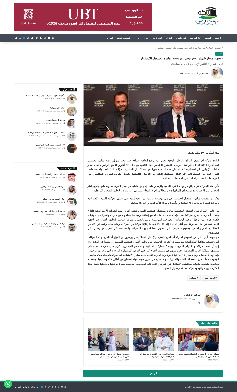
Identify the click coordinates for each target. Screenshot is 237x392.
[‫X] (199, 303)
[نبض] (24, 38)
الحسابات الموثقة (123, 38)
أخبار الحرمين (195, 38)
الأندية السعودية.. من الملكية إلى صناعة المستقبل (45, 95)
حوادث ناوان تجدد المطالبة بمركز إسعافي (48, 224)
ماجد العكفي (59, 98)
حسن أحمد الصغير (57, 227)
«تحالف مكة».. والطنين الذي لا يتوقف (50, 174)
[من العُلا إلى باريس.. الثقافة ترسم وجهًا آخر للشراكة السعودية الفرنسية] (153, 340)
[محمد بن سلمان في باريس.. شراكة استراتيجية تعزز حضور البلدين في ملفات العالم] (108, 340)
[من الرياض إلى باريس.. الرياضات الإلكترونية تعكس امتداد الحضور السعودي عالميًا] (198, 340)
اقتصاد (210, 48)
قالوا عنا (26, 387)
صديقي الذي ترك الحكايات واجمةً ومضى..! (48, 211)
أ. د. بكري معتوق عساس (55, 202)
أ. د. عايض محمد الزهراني (55, 111)
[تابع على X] (198, 73)
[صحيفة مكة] (207, 15)
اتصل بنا (109, 38)
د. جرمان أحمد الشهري (56, 177)
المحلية (208, 38)
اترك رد (153, 373)
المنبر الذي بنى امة (57, 108)
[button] (8, 384)
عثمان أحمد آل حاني (57, 190)
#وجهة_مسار (209, 278)
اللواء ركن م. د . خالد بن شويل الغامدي (51, 135)
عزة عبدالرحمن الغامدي (55, 148)
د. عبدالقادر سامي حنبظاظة (54, 123)
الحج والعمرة (181, 38)
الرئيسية (218, 38)
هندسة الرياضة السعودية (55, 120)
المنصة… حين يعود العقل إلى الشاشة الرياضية (46, 132)
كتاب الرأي (157, 38)
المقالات (169, 38)
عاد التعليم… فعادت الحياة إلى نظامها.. (49, 145)
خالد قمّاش (59, 214)
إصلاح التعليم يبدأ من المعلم (54, 199)
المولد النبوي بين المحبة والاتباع (52, 187)
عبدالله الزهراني (204, 73)
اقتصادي (193, 278)
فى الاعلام (34, 387)
